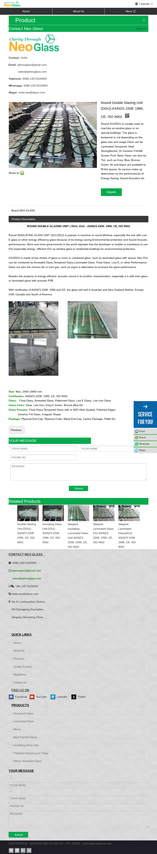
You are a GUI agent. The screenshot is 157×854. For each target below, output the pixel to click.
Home (26, 11)
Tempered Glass (23, 713)
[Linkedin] (17, 850)
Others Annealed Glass (27, 761)
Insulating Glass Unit (25, 745)
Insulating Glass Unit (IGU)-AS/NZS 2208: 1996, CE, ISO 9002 (52, 533)
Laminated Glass (23, 721)
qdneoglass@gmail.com (32, 64)
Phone (142, 437)
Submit (79, 488)
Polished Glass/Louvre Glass (30, 753)
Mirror (17, 729)
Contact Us (20, 682)
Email (142, 431)
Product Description (23, 219)
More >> (141, 28)
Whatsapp (144, 444)
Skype (142, 450)
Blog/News (19, 674)
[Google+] (23, 850)
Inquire (111, 192)
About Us (78, 11)
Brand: (15, 210)
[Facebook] (11, 850)
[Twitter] (29, 850)
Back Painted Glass (25, 737)
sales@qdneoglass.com (32, 71)
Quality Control (22, 666)
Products (18, 658)
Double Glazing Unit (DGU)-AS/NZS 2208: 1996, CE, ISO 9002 (26, 533)
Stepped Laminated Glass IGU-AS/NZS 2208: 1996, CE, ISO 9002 (103, 533)
